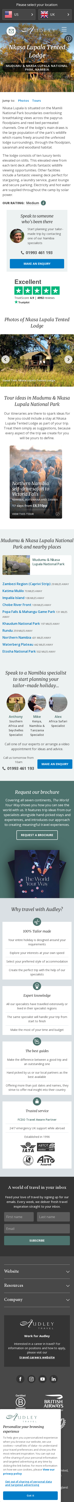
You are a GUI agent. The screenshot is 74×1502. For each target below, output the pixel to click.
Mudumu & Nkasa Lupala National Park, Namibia (37, 67)
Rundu (7, 630)
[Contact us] (11, 31)
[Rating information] (43, 202)
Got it (30, 1495)
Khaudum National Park (21, 623)
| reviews (34, 298)
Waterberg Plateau (17, 644)
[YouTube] (42, 1379)
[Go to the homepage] (38, 31)
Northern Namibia (16, 637)
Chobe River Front (16, 604)
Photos (23, 100)
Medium (32, 203)
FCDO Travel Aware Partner (37, 1119)
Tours (36, 100)
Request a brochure (37, 835)
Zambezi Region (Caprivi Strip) (26, 584)
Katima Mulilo (13, 591)
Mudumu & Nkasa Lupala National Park (48, 561)
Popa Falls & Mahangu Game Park (28, 611)
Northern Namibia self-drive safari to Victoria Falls (30, 489)
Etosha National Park (19, 651)
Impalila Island (13, 598)
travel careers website (37, 1357)
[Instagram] (31, 1379)
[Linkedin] (54, 1379)
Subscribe (37, 1240)
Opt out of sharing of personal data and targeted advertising (28, 1483)
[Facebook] (20, 1379)
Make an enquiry (37, 264)
